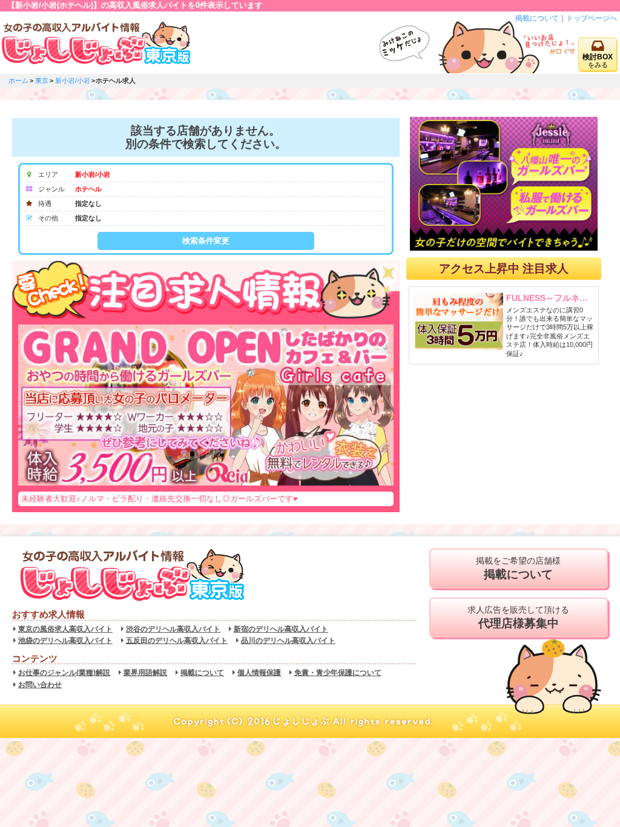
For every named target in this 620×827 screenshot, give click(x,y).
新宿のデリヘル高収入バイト (281, 629)
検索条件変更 (205, 240)
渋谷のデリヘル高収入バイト (173, 629)
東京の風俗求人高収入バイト (65, 629)
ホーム (18, 80)
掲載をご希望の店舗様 (518, 568)
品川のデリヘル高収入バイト (288, 640)
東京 (41, 80)
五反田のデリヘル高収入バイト (177, 640)
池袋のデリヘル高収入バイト (65, 640)
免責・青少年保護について (337, 672)
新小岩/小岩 (72, 80)
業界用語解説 (145, 672)
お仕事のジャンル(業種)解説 (64, 672)
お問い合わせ (40, 684)
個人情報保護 (259, 672)
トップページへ (591, 18)
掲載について (537, 18)
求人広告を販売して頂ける (518, 617)
